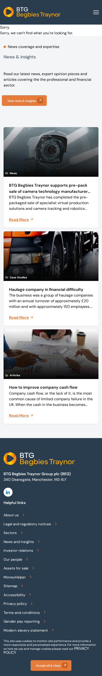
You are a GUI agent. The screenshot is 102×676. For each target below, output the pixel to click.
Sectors (10, 532)
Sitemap (10, 586)
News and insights (19, 541)
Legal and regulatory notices (27, 524)
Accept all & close (48, 665)
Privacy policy (15, 603)
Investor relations (18, 550)
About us (11, 515)
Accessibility (14, 595)
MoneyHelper (15, 577)
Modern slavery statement (26, 630)
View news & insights (21, 101)
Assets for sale (16, 568)
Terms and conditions (22, 612)
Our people (13, 559)
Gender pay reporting (22, 621)
